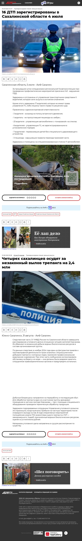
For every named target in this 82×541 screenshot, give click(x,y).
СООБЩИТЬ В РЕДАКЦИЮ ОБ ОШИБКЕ (45, 492)
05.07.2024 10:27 (7, 9)
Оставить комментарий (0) (64, 197)
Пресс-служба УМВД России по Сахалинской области (20, 325)
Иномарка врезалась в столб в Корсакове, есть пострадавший (41, 177)
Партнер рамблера (26, 533)
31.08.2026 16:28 (7, 255)
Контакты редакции (25, 492)
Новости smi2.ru (9, 249)
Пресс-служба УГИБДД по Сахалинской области (18, 74)
